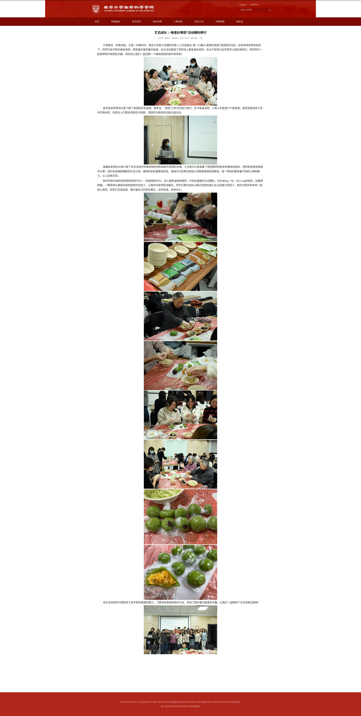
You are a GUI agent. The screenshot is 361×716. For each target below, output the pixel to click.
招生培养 (157, 21)
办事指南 (219, 21)
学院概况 (115, 21)
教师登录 (254, 4)
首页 (97, 21)
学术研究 (136, 21)
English (242, 4)
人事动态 (178, 21)
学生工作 (199, 21)
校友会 (239, 21)
